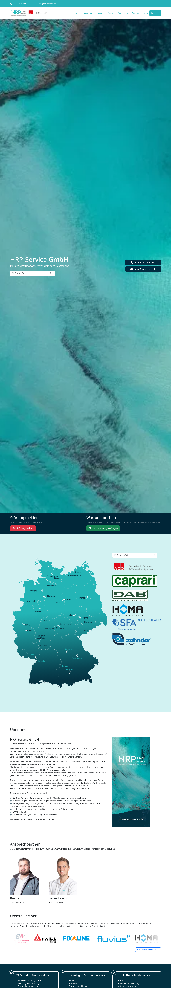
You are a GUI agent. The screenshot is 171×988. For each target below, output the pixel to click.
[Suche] (51, 273)
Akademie (136, 13)
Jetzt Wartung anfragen (105, 528)
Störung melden (25, 528)
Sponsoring (123, 13)
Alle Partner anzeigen (146, 949)
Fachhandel (88, 13)
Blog (145, 13)
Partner (111, 13)
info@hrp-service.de (47, 3)
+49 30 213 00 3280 (145, 262)
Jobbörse (100, 13)
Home (77, 13)
